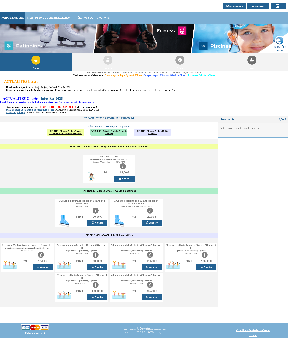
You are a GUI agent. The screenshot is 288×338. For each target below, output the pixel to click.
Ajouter (126, 178)
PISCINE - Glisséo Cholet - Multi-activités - (152, 132)
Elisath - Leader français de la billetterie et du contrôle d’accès (144, 329)
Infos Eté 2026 (51, 98)
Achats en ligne (13, 18)
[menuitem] (13, 18)
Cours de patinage (15, 112)
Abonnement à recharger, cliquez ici (111, 117)
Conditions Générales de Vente (253, 330)
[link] (1, 99)
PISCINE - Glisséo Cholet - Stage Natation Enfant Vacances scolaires (65, 132)
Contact (253, 335)
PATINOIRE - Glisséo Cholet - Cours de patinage (109, 132)
